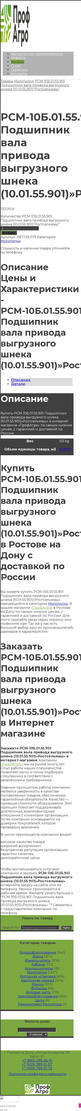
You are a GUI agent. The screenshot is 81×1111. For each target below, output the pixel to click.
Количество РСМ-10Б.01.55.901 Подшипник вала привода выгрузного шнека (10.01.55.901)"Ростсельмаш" (35, 220)
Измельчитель (37, 960)
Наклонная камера (37, 980)
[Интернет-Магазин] (15, 46)
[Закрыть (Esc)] (1, 1106)
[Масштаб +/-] (14, 1106)
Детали (18, 384)
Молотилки (11, 241)
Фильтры (39, 988)
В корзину (9, 232)
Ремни (38, 984)
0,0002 (65, 449)
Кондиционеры (39, 968)
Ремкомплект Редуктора (39, 1004)
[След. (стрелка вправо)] (5, 1110)
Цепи (39, 1000)
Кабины (38, 964)
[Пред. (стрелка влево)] (1, 1110)
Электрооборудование (38, 996)
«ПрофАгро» (42, 608)
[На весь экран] (10, 1106)
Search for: (11, 928)
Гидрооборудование (38, 953)
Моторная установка (37, 976)
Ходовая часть (38, 992)
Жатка (37, 956)
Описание (21, 380)
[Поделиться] (5, 1106)
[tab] (41, 380)
